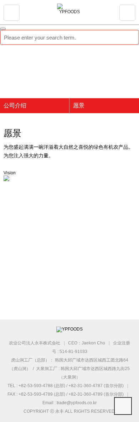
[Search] (128, 37)
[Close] (3, 29)
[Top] (123, 406)
